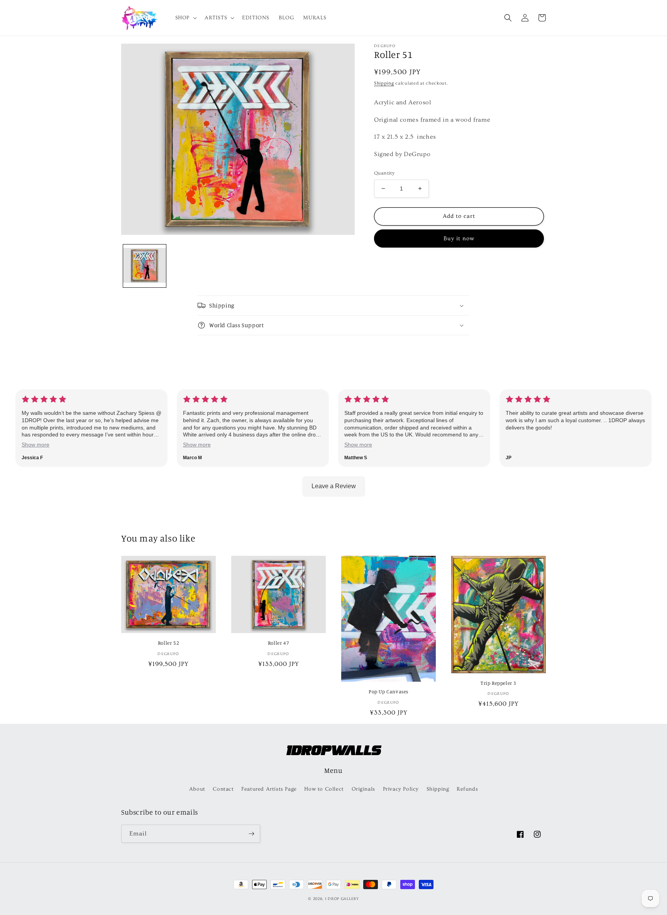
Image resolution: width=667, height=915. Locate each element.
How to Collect (324, 789)
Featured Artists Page (269, 789)
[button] (185, 18)
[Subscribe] (251, 834)
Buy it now (459, 238)
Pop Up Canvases (388, 691)
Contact (223, 789)
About (197, 789)
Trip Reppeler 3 (498, 683)
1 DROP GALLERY (342, 898)
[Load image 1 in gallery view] (144, 265)
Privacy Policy (401, 789)
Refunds (467, 789)
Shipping (384, 83)
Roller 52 (168, 643)
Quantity (384, 173)
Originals (363, 789)
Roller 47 (278, 643)
